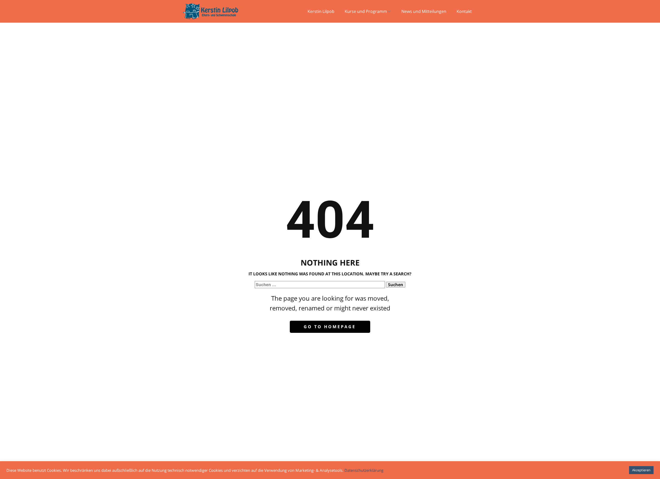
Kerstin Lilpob (321, 11)
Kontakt (464, 11)
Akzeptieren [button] (641, 470)
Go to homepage (330, 326)
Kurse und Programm (366, 11)
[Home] (210, 11)
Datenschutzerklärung (363, 470)
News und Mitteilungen (423, 11)
